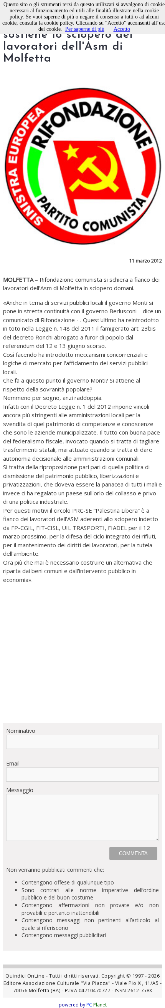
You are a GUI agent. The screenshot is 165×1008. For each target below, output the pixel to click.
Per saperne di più (84, 29)
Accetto (122, 29)
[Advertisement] (82, 650)
